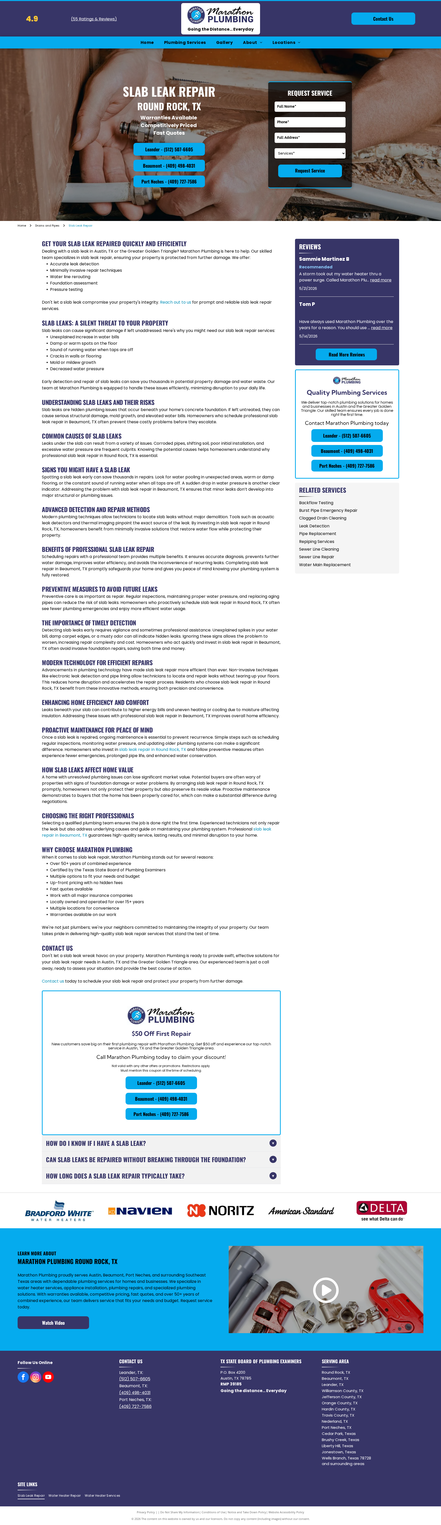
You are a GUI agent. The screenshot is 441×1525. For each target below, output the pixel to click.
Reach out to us (175, 302)
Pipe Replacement (317, 534)
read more (380, 280)
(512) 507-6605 (134, 1379)
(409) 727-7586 (135, 1406)
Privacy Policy (146, 1512)
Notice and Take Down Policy (247, 1512)
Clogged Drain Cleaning (322, 518)
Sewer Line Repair (316, 557)
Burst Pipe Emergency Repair (328, 510)
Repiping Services (316, 541)
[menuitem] (147, 42)
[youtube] (48, 1377)
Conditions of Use (213, 1512)
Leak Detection (314, 526)
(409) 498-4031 (135, 1393)
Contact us (53, 981)
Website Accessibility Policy (286, 1512)
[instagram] (35, 1377)
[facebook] (23, 1377)
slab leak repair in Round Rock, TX (152, 749)
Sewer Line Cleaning (319, 549)
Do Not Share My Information (179, 1512)
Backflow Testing (316, 503)
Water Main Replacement (325, 565)
